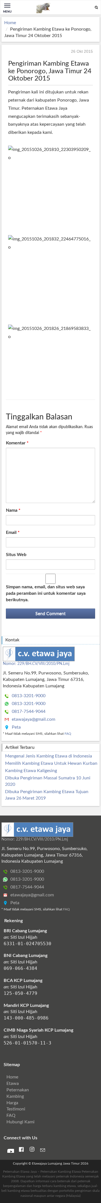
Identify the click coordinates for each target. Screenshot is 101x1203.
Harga (12, 1103)
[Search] (96, 7)
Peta (16, 727)
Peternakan (17, 1090)
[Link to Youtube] (10, 1151)
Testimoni (15, 1109)
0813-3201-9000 (28, 696)
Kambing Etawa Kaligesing (31, 770)
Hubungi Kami (20, 1122)
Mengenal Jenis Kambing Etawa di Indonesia (48, 756)
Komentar (17, 443)
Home (10, 22)
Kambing (15, 1096)
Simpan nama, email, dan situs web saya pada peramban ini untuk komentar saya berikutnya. (46, 593)
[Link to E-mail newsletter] (42, 1151)
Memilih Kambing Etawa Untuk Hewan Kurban (51, 763)
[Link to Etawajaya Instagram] (32, 1150)
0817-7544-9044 (28, 711)
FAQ (68, 733)
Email (13, 532)
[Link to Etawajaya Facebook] (21, 1151)
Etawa (12, 1083)
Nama (13, 510)
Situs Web (16, 554)
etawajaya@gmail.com (33, 719)
